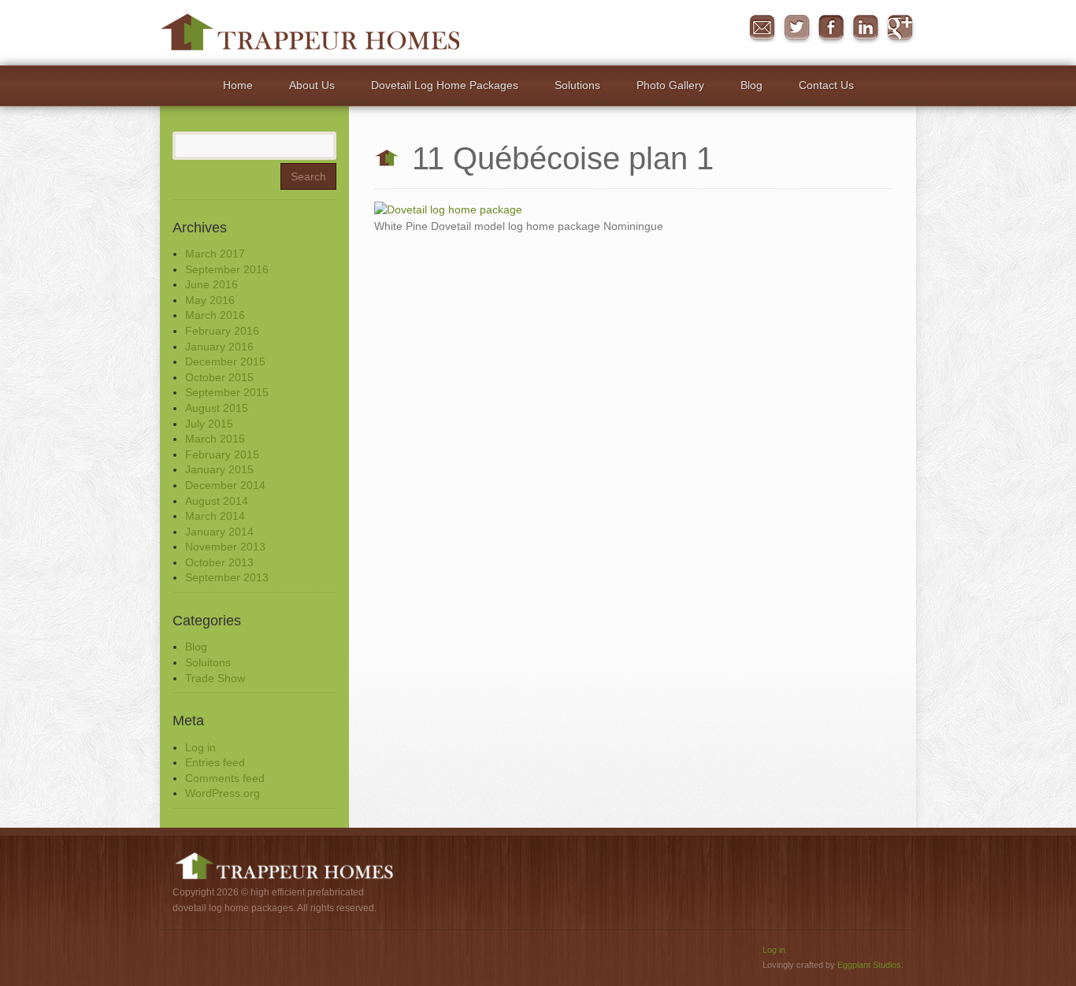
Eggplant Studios (869, 964)
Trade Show (215, 678)
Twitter (796, 28)
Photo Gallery (670, 85)
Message (761, 28)
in (865, 28)
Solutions (577, 85)
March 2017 (215, 253)
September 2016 (227, 269)
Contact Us (826, 85)
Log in (200, 747)
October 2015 (219, 377)
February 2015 (222, 454)
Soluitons (208, 662)
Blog (751, 85)
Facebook (831, 28)
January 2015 (219, 469)
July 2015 (209, 423)
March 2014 (215, 516)
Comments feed (225, 778)
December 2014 (225, 485)
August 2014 (216, 501)
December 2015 (225, 361)
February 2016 (222, 330)
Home (238, 85)
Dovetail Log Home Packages (444, 85)
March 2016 (215, 315)
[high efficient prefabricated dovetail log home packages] (310, 31)
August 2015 (216, 408)
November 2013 (225, 546)
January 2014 (219, 531)
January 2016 (219, 346)
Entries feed (215, 762)
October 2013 (219, 562)
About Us (312, 85)
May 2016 (210, 300)
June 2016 (211, 284)
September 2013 (227, 577)
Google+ (900, 28)
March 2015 (215, 438)
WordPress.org (222, 793)
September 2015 (227, 392)
